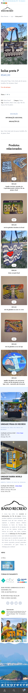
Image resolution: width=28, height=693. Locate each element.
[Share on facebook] (6, 94)
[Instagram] (7, 603)
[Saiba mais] (14, 407)
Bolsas (21, 100)
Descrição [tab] (14, 114)
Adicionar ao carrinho (14, 178)
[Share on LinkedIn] (9, 94)
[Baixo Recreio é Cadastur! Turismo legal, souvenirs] (14, 631)
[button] (23, 25)
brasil (11, 103)
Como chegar (20, 433)
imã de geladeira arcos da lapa (14, 347)
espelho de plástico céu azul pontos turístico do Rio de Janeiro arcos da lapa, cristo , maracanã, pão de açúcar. (14, 382)
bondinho (6, 103)
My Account (4, 690)
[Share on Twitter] (7, 94)
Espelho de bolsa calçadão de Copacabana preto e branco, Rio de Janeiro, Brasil (14, 188)
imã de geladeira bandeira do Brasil (14, 227)
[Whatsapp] (20, 603)
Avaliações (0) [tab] (14, 121)
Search (14, 690)
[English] (2, 3)
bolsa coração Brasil (14, 273)
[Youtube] (16, 603)
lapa (18, 103)
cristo (14, 103)
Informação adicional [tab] (14, 118)
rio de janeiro (9, 105)
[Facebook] (12, 603)
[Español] (6, 3)
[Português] (4, 3)
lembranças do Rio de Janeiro (18, 534)
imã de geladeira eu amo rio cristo (14, 310)
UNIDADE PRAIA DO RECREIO (13, 424)
